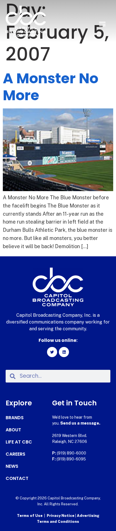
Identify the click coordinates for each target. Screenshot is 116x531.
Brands (15, 418)
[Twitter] (52, 352)
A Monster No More (50, 86)
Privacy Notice (61, 515)
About (13, 430)
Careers (15, 454)
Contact (17, 478)
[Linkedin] (64, 352)
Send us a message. (80, 423)
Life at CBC (19, 442)
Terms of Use (30, 515)
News (12, 466)
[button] (102, 24)
